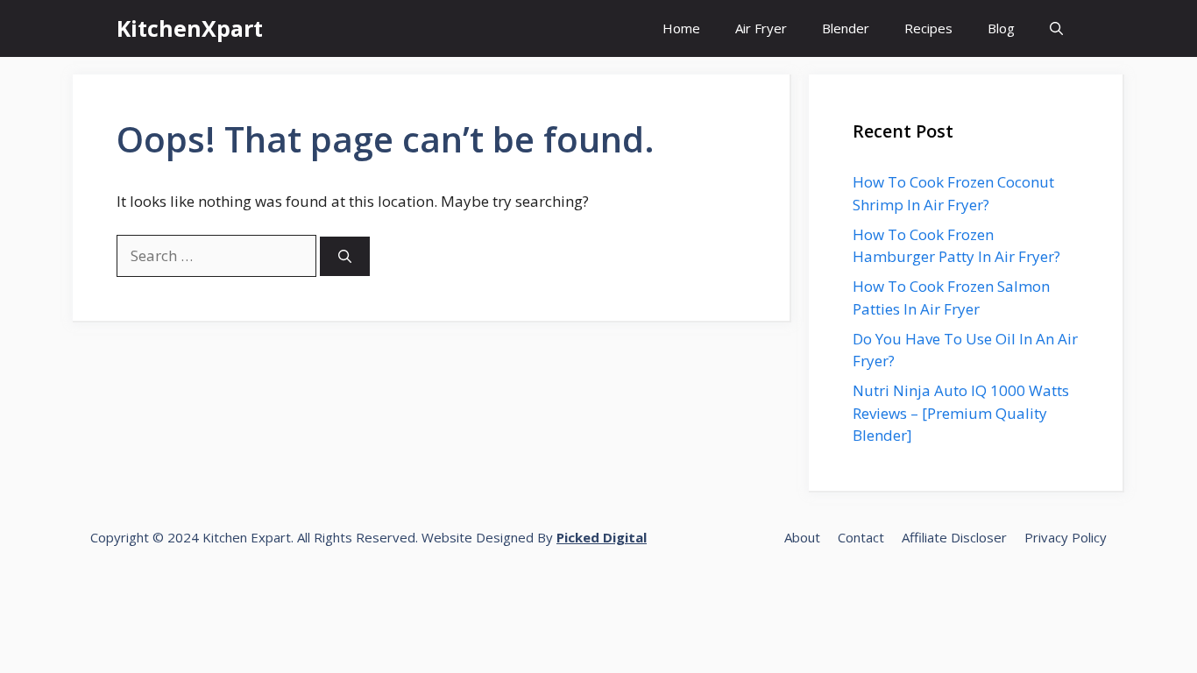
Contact (861, 537)
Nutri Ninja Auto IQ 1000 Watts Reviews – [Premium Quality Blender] (961, 412)
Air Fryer (761, 28)
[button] (1056, 28)
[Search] (345, 256)
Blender (845, 28)
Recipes (928, 28)
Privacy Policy (1065, 537)
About (802, 537)
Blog (1001, 28)
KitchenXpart (190, 28)
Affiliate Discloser (954, 537)
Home (681, 28)
